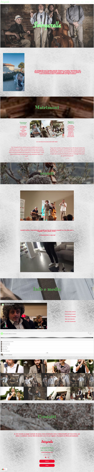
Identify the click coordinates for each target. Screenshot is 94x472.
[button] (31, 129)
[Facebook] (45, 457)
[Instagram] (48, 457)
